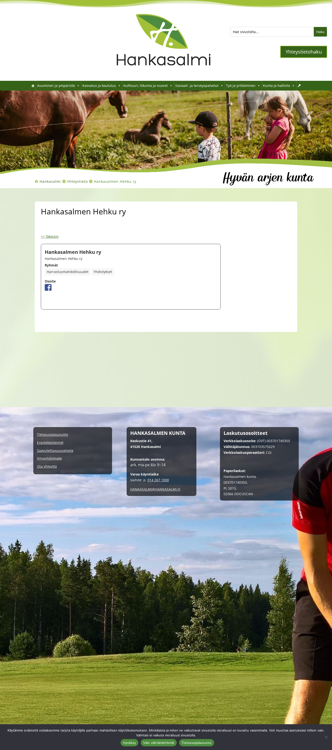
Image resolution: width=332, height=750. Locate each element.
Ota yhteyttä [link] (47, 467)
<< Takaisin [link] (50, 236)
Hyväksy (129, 743)
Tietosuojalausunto (197, 743)
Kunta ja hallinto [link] (276, 85)
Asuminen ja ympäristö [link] (56, 85)
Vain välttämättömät (158, 743)
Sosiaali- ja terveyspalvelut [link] (196, 85)
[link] (163, 73)
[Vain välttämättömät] (325, 737)
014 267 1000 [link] (158, 480)
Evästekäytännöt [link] (50, 443)
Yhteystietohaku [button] (304, 51)
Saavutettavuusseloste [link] (55, 451)
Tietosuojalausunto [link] (52, 435)
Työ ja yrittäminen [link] (240, 85)
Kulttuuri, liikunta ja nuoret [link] (145, 85)
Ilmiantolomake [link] (49, 459)
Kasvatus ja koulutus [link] (99, 85)
